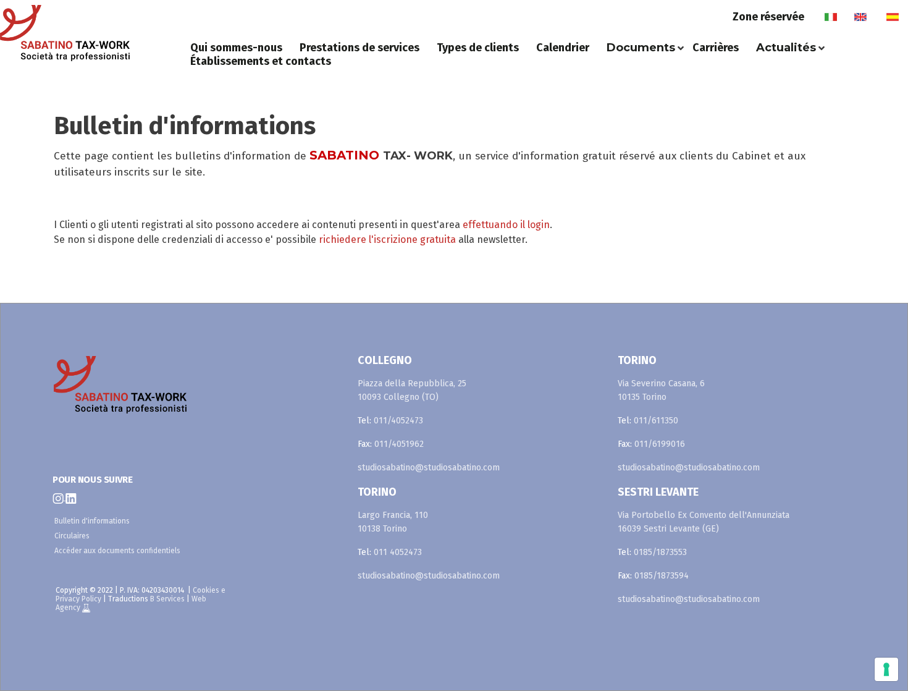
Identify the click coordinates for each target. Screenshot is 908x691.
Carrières (715, 47)
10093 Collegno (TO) (398, 397)
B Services (167, 599)
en (860, 16)
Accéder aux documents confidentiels (117, 550)
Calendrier (562, 47)
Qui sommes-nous (236, 47)
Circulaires (72, 536)
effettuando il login (506, 225)
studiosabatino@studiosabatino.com (429, 467)
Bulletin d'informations (92, 521)
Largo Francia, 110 (393, 515)
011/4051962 (399, 444)
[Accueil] (91, 36)
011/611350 (656, 420)
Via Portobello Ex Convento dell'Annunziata (703, 515)
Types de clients (478, 47)
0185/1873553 (660, 552)
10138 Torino (382, 529)
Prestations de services (359, 47)
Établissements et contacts (260, 61)
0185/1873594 (661, 575)
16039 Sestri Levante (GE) (668, 529)
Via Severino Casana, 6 (661, 383)
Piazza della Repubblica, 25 (412, 383)
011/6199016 (659, 444)
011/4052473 (398, 420)
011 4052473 (398, 552)
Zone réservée (768, 16)
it (830, 16)
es (892, 16)
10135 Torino (642, 397)
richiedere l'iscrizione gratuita (387, 239)
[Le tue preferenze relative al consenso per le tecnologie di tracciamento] (886, 669)
